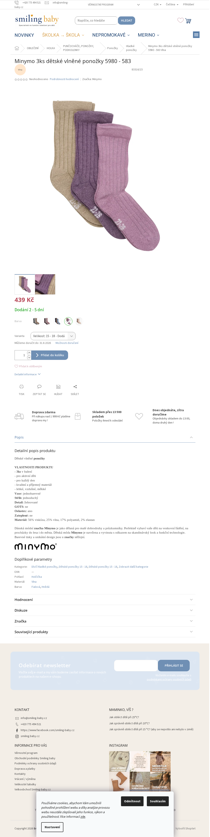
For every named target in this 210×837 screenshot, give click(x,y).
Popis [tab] (19, 437)
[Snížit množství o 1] (29, 357)
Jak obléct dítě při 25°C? (124, 717)
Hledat (126, 20)
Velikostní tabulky (25, 784)
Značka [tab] (20, 621)
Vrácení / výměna (25, 779)
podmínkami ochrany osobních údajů (169, 679)
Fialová (36, 587)
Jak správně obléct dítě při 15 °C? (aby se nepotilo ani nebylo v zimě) (151, 729)
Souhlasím (158, 801)
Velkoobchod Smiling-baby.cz (33, 790)
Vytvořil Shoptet (185, 829)
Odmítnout (132, 801)
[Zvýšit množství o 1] (29, 352)
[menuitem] (24, 35)
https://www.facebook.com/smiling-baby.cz (47, 730)
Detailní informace (26, 374)
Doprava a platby (25, 769)
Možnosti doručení (67, 343)
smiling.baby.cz (30, 736)
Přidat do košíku (52, 355)
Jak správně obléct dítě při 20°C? (129, 724)
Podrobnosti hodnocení (64, 79)
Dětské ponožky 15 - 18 (73, 567)
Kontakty (20, 774)
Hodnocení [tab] (24, 599)
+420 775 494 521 (31, 724)
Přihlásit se (174, 665)
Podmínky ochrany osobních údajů (35, 763)
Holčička (37, 577)
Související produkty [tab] (31, 631)
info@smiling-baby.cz (34, 718)
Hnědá (45, 587)
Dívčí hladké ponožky (44, 567)
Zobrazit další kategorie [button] (133, 567)
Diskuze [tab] (21, 610)
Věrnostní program (100, 5)
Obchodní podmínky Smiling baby (35, 758)
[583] (68, 321)
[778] (58, 321)
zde (82, 816)
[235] (79, 321)
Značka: (92, 79)
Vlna (34, 582)
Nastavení (52, 827)
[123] (36, 321)
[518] (47, 321)
